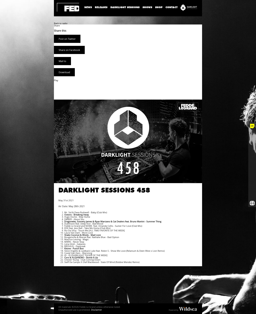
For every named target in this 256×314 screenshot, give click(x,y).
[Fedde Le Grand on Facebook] (252, 134)
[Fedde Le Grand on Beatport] (252, 180)
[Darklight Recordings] (189, 7)
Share (57, 25)
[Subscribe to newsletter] (252, 195)
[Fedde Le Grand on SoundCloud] (252, 164)
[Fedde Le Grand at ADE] (252, 126)
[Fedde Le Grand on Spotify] (252, 172)
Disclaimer (96, 309)
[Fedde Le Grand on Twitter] (252, 141)
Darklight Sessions (125, 7)
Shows (147, 7)
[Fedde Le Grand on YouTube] (252, 157)
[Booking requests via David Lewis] (252, 203)
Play (56, 80)
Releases (101, 7)
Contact (171, 7)
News (88, 7)
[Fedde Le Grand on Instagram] (252, 149)
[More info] (252, 188)
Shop (159, 7)
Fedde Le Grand (68, 7)
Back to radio (60, 23)
